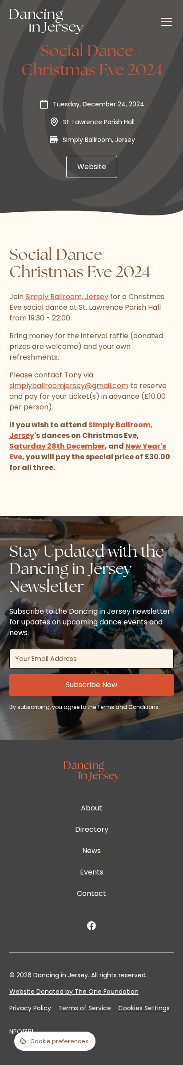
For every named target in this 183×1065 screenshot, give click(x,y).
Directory (91, 829)
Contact (91, 893)
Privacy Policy (30, 1008)
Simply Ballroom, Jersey (66, 297)
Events (91, 872)
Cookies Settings (144, 1008)
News (91, 851)
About (91, 808)
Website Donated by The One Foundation (74, 991)
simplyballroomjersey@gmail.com (68, 386)
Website (91, 167)
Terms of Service (84, 1008)
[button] (165, 21)
